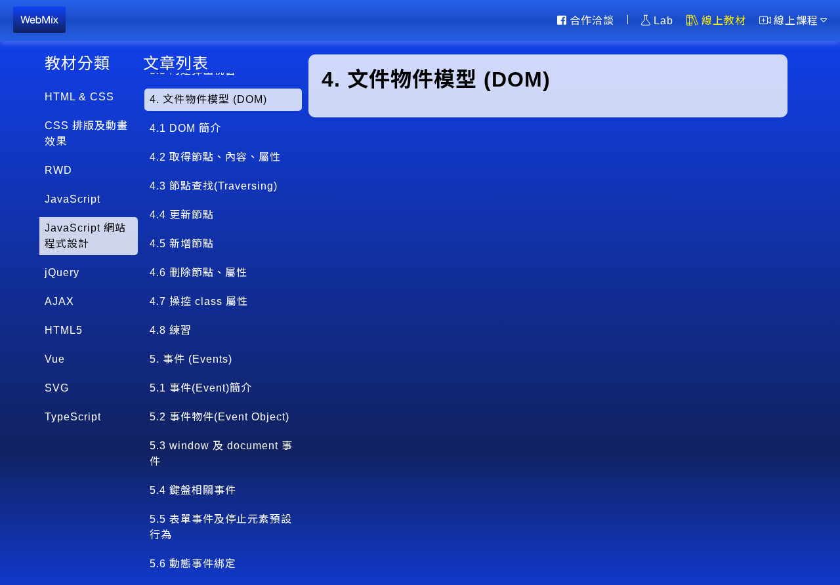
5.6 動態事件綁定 (193, 563)
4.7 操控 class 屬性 (199, 301)
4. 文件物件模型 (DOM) (208, 99)
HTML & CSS (79, 96)
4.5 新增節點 (182, 243)
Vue (55, 359)
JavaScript (72, 199)
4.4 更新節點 (182, 214)
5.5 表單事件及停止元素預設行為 (221, 527)
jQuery (62, 272)
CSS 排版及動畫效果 (86, 133)
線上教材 (724, 20)
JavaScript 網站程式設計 (85, 235)
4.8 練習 (171, 330)
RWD (58, 170)
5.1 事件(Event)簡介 (201, 387)
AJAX (59, 301)
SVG (57, 387)
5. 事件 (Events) (191, 359)
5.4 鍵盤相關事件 (193, 490)
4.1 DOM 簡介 (185, 128)
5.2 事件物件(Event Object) (219, 416)
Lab (663, 20)
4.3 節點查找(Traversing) (214, 186)
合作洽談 (592, 20)
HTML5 (64, 330)
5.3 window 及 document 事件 (221, 453)
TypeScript (73, 416)
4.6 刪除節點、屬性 (198, 272)
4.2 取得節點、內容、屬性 (215, 157)
